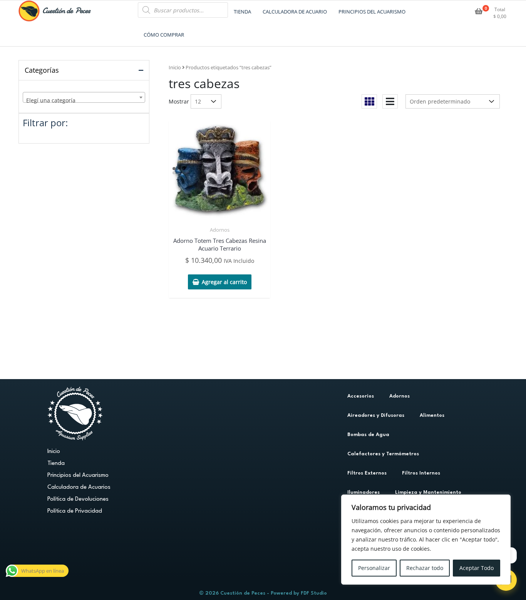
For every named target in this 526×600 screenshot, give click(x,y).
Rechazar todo (424, 568)
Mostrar (179, 101)
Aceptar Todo (476, 568)
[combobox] (84, 97)
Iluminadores (363, 492)
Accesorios (360, 396)
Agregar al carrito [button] (224, 282)
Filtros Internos (421, 473)
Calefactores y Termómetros (383, 453)
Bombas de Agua (368, 434)
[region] (426, 540)
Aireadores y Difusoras (375, 415)
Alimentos (432, 415)
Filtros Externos (367, 473)
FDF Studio (314, 593)
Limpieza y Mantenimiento (428, 492)
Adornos (219, 229)
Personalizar (374, 568)
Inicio (175, 67)
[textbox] (84, 100)
